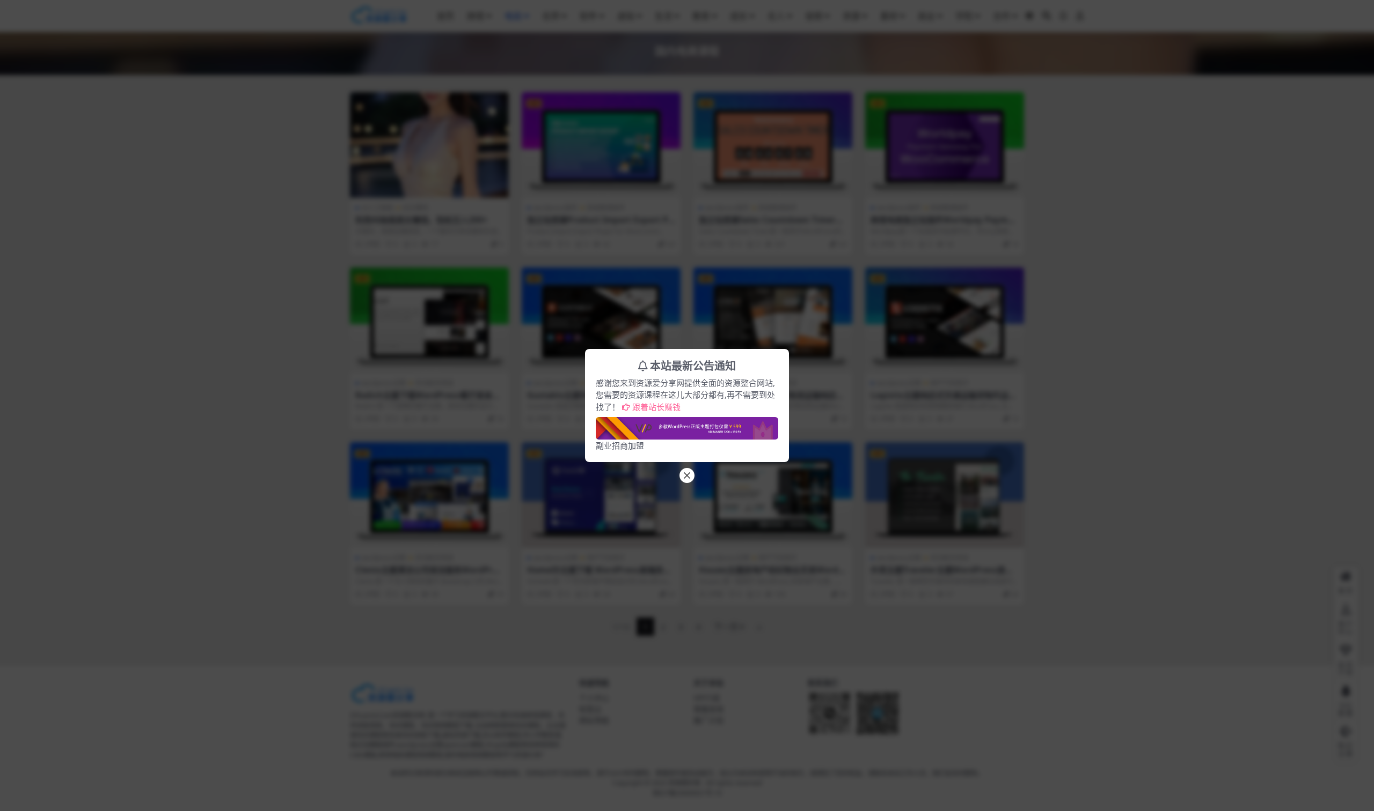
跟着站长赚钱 (656, 406)
